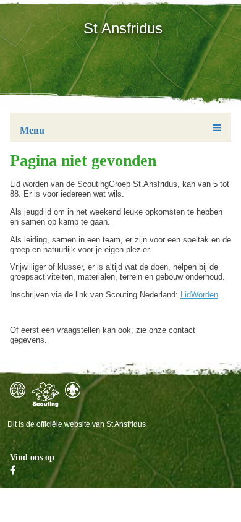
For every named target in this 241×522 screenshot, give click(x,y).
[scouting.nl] (45, 394)
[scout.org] (72, 390)
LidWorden (199, 294)
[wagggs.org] (17, 390)
